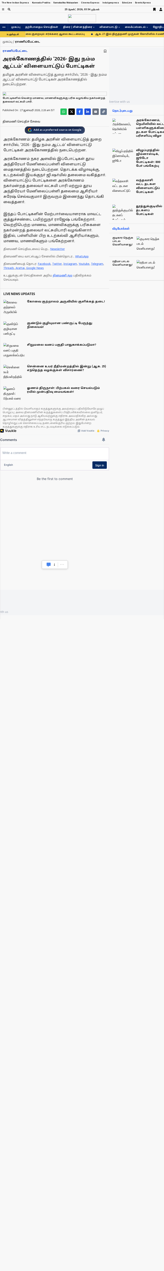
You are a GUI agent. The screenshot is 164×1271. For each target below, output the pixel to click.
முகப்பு (15, 27)
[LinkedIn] (87, 111)
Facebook (44, 264)
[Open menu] (3, 9)
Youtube (84, 264)
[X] (71, 111)
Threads (8, 268)
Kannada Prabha (41, 2)
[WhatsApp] (63, 111)
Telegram (97, 264)
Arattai (20, 268)
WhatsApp (82, 256)
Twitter (57, 264)
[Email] (95, 111)
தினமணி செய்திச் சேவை (21, 121)
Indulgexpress (110, 2)
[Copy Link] (103, 111)
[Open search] (9, 9)
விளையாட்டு (108, 27)
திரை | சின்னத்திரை (77, 27)
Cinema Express (90, 2)
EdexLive (127, 2)
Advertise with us (118, 101)
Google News (35, 268)
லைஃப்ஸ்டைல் (135, 27)
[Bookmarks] (154, 9)
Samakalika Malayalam (65, 2)
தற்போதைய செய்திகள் (41, 27)
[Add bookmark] (105, 51)
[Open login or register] (161, 9)
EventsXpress (143, 2)
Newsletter (57, 249)
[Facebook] (79, 111)
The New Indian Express (15, 2)
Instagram (70, 264)
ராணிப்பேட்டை (15, 51)
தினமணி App (62, 275)
